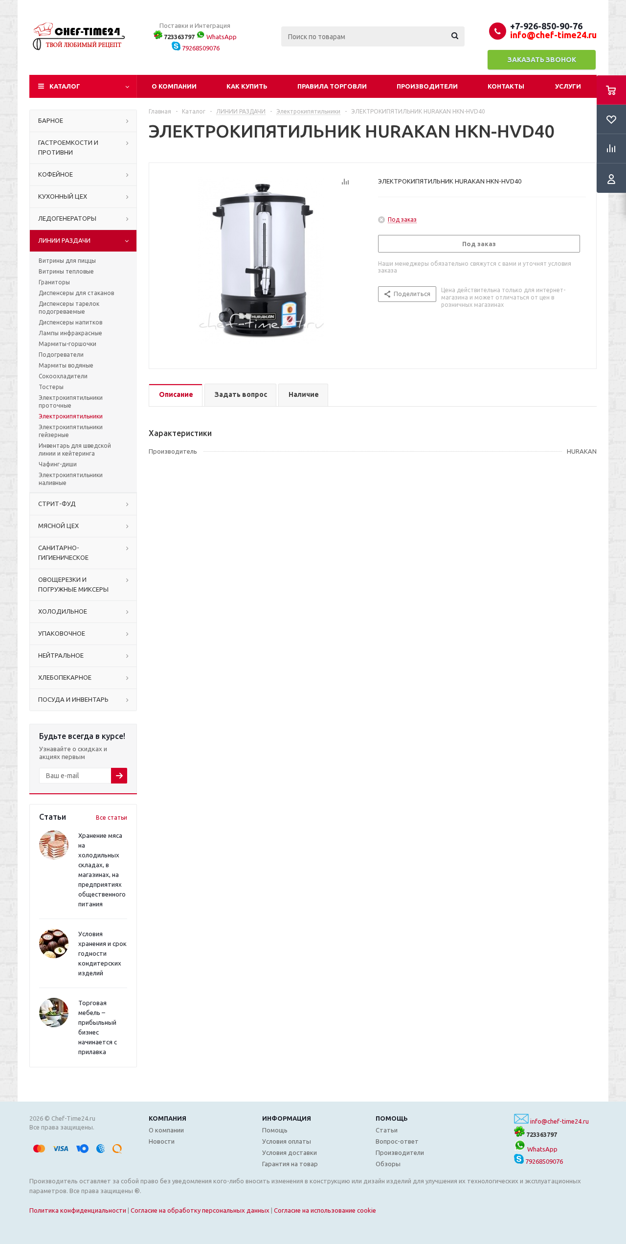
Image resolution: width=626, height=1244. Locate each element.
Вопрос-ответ (397, 1141)
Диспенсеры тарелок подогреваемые (69, 307)
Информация (286, 1118)
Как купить (247, 86)
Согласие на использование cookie (325, 1210)
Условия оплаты (286, 1141)
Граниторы (54, 282)
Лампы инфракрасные (70, 333)
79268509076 (200, 48)
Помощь (392, 1118)
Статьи (387, 1130)
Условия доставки (289, 1152)
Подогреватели (61, 354)
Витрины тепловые (66, 271)
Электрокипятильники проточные (71, 401)
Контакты (506, 86)
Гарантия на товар (290, 1163)
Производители (427, 86)
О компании (174, 86)
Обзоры (388, 1163)
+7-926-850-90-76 (546, 26)
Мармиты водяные (66, 365)
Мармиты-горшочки (67, 344)
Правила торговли (332, 86)
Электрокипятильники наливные (71, 479)
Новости (162, 1141)
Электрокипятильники (71, 416)
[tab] (175, 395)
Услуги (568, 86)
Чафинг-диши (58, 464)
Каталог (64, 86)
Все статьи (111, 817)
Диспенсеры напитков (70, 322)
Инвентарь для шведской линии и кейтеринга (75, 449)
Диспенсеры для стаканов (76, 293)
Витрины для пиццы (67, 260)
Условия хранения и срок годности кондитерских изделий (102, 953)
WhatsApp (221, 36)
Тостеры (51, 387)
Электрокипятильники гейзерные (71, 431)
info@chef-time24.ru (559, 1121)
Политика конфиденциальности (77, 1210)
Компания (167, 1118)
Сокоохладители (63, 376)
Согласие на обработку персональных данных (200, 1210)
